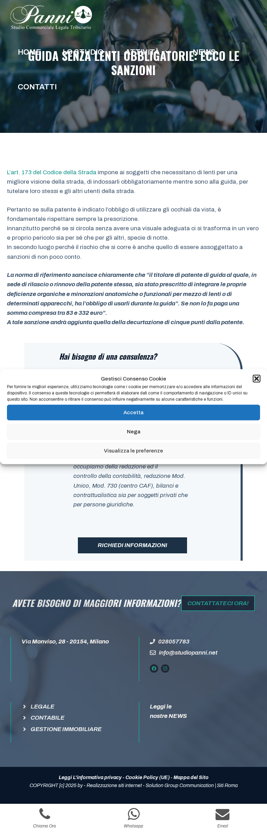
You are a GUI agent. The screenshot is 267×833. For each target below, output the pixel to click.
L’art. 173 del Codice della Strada (51, 172)
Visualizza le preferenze (133, 451)
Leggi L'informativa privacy (90, 777)
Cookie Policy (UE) (148, 777)
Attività (142, 52)
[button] (256, 378)
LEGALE (42, 706)
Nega (133, 431)
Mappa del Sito (191, 777)
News (204, 52)
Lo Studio (83, 52)
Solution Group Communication (180, 785)
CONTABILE (47, 717)
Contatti (37, 87)
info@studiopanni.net (188, 652)
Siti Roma (227, 785)
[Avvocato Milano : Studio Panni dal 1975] (51, 17)
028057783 (173, 641)
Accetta (133, 412)
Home (29, 52)
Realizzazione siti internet (114, 785)
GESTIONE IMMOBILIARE (66, 729)
